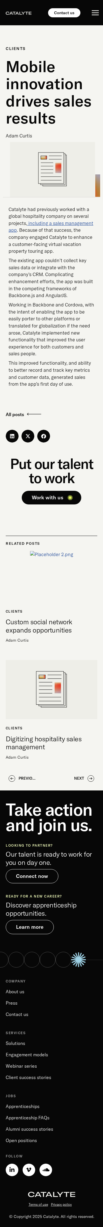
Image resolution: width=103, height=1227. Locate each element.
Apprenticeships (22, 1106)
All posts (15, 414)
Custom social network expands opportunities (39, 625)
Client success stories (28, 1077)
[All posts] (34, 414)
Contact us (17, 1014)
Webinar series (21, 1066)
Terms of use (38, 1204)
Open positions (21, 1140)
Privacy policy (61, 1204)
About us (15, 991)
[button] (12, 436)
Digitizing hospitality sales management (44, 742)
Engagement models (27, 1054)
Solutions (15, 1043)
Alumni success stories (29, 1129)
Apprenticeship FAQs (27, 1117)
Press (11, 1003)
